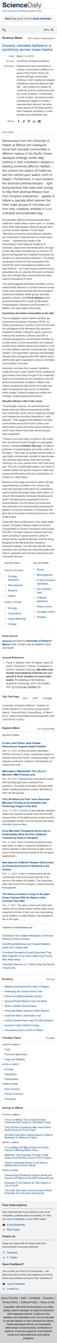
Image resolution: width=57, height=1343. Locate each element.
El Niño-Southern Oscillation (46, 581)
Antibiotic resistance (42, 599)
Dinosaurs (10, 1099)
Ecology (12, 608)
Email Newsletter (16, 1224)
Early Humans (12, 1089)
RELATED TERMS (40, 563)
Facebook (12, 1252)
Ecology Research (13, 578)
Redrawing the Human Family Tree (23, 991)
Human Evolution (14, 1094)
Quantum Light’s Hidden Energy (22, 1025)
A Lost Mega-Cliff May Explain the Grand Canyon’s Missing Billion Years (26, 1149)
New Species (15, 585)
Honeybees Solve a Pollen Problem (24, 1030)
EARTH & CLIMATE (10, 1064)
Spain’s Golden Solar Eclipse (20, 1006)
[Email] (39, 121)
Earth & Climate (13, 602)
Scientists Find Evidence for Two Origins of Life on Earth (28, 1184)
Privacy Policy (10, 1302)
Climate (12, 624)
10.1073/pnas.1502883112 (26, 687)
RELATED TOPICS (12, 563)
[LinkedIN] (34, 121)
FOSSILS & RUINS (10, 1083)
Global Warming (17, 618)
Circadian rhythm (46, 611)
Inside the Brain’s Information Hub (23, 1015)
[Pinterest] (29, 121)
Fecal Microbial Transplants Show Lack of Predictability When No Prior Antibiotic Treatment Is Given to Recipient (26, 834)
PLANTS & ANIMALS (11, 1044)
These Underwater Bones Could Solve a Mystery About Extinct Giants (26, 1164)
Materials (7, 640)
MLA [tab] (25, 698)
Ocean (40, 569)
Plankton (41, 617)
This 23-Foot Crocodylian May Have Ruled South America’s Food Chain (28, 1128)
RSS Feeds (13, 1229)
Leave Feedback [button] (16, 1284)
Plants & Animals (14, 570)
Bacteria (12, 590)
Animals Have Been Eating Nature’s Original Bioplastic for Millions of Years (29, 1136)
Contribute (34, 1298)
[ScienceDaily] (22, 5)
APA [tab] (35, 698)
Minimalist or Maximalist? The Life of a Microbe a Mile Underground (24, 772)
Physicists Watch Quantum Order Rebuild (27, 1010)
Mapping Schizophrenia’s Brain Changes (27, 986)
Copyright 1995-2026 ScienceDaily (22, 1306)
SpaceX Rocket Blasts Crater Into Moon (26, 1001)
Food (7, 1049)
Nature (12, 595)
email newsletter (42, 18)
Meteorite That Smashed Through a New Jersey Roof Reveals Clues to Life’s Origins (28, 1156)
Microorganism (45, 574)
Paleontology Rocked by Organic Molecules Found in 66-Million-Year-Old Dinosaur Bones (29, 1176)
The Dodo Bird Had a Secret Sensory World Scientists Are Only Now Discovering (28, 1192)
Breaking (7, 979)
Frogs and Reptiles (15, 1059)
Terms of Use (47, 1302)
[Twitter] (24, 121)
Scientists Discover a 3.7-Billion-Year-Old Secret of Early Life (28, 965)
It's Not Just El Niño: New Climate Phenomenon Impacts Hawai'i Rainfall (24, 744)
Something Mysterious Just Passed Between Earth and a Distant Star (26, 945)
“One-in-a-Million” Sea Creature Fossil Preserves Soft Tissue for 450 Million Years (28, 1121)
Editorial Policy (29, 1302)
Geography (11, 1074)
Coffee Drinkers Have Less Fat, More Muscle (29, 1020)
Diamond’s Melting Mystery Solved (23, 996)
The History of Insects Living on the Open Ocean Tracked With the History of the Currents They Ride (26, 897)
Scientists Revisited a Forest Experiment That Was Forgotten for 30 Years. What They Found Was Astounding (27, 956)
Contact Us (13, 1288)
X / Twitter (12, 1257)
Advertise (48, 1298)
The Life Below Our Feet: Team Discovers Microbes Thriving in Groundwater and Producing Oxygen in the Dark (26, 802)
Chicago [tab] (47, 698)
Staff (23, 1298)
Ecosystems (14, 613)
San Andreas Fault (44, 590)
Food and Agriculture (16, 1054)
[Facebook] (18, 121)
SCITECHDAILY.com (24, 927)
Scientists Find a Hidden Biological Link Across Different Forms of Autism (27, 937)
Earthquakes (11, 1079)
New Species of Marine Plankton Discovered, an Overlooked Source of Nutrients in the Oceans (28, 866)
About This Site (9, 1298)
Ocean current (44, 606)
